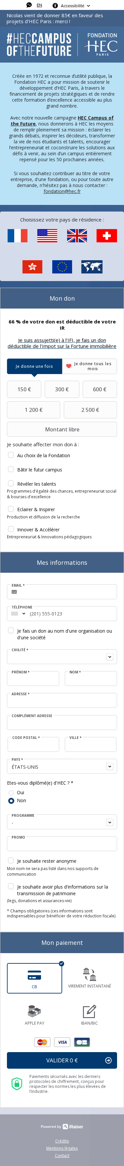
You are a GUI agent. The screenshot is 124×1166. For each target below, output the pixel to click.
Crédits (62, 1141)
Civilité (20, 650)
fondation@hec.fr (62, 191)
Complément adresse (32, 716)
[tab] (34, 366)
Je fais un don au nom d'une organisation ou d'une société (64, 634)
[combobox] (14, 613)
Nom (75, 672)
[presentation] (34, 366)
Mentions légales (62, 1148)
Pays (17, 759)
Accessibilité (72, 6)
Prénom (20, 672)
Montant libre (62, 429)
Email (18, 585)
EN (39, 5)
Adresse (20, 694)
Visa (62, 1042)
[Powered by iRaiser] (62, 1126)
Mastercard (42, 1042)
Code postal (26, 738)
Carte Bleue (82, 1042)
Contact (62, 1155)
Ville (75, 738)
